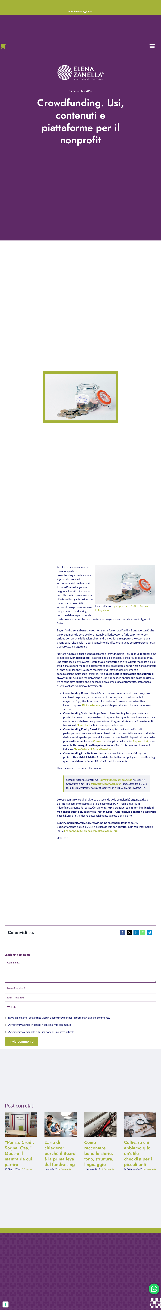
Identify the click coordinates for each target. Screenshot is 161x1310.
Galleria (23, 1124)
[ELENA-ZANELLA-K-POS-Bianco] (80, 65)
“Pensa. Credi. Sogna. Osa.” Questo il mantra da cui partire (18, 1124)
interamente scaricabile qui (106, 783)
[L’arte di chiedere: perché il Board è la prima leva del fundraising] (60, 1124)
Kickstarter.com (91, 705)
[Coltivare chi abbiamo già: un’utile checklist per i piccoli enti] (140, 1124)
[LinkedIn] (136, 932)
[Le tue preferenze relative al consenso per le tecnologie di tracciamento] (5, 1304)
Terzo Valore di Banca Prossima (92, 749)
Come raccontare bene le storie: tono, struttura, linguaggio (98, 1124)
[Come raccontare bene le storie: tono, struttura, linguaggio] (100, 1124)
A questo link (140, 741)
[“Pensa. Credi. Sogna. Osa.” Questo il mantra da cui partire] (21, 1124)
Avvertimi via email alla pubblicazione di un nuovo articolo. (41, 1032)
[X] (129, 932)
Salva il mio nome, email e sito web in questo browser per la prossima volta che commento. (59, 1017)
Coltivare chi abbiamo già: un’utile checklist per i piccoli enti (137, 1124)
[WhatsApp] (143, 932)
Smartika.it (84, 725)
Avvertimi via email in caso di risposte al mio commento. (40, 1024)
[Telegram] (149, 932)
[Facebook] (122, 932)
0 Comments (27, 1169)
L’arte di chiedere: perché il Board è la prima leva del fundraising (58, 1124)
